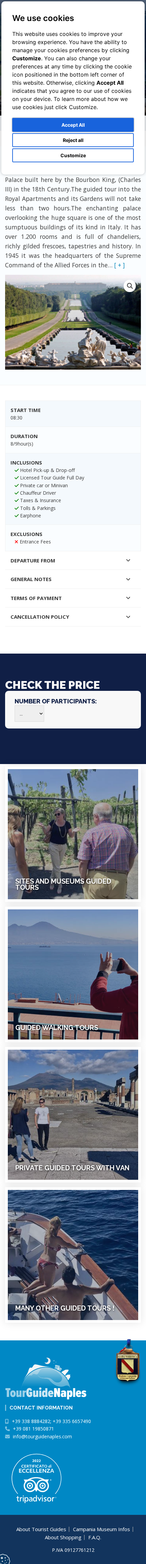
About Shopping (63, 1537)
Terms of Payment (36, 598)
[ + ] (119, 265)
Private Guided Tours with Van (72, 1168)
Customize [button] (73, 155)
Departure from (33, 560)
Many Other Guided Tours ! (64, 1308)
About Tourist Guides (41, 1529)
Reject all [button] (73, 140)
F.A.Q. (94, 1537)
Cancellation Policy (40, 616)
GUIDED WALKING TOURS (56, 1028)
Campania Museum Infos (101, 1529)
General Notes (31, 579)
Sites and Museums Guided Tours (63, 884)
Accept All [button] (73, 125)
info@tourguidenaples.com (42, 1436)
